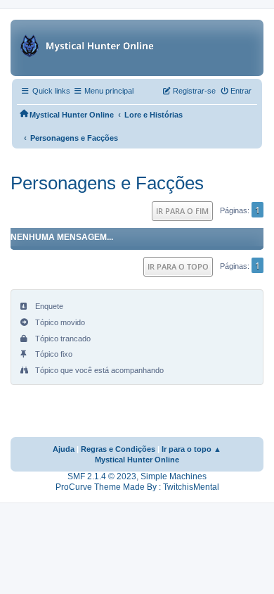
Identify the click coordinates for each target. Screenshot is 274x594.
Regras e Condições (118, 449)
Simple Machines (174, 476)
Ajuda (63, 449)
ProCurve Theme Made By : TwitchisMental (137, 487)
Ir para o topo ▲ (191, 449)
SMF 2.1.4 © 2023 (101, 476)
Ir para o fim (182, 211)
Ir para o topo (178, 266)
